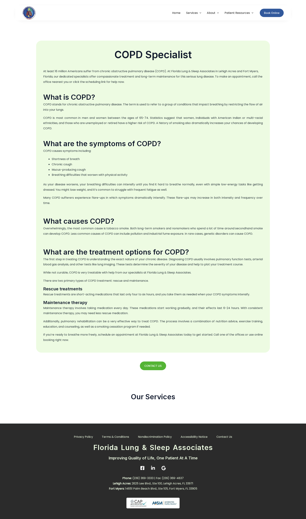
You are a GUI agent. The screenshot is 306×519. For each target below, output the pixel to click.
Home (176, 13)
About (211, 13)
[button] (199, 13)
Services (192, 13)
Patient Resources (237, 13)
